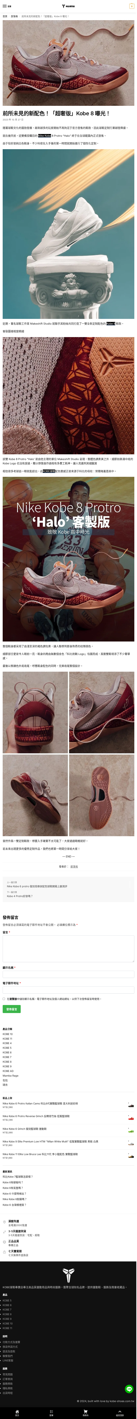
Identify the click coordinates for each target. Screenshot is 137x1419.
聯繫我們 (8, 1355)
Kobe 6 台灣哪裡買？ (15, 1204)
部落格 (14, 16)
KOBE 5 (7, 1047)
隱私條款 (8, 1388)
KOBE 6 (7, 1052)
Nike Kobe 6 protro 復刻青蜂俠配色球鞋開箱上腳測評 (37, 886)
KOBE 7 (7, 1057)
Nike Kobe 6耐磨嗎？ (15, 1199)
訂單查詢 (8, 1378)
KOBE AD (8, 1070)
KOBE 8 (7, 1061)
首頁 (5, 16)
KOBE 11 (7, 1038)
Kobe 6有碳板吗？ (13, 1182)
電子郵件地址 (12, 983)
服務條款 (8, 1383)
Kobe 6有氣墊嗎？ (13, 1187)
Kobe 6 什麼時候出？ (15, 1193)
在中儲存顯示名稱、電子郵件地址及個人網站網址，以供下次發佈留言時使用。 (54, 998)
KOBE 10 (8, 1034)
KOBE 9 (7, 1066)
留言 (6, 932)
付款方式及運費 (11, 1342)
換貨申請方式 (10, 1346)
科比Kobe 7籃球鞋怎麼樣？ (18, 1176)
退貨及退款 (9, 1351)
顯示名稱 (9, 967)
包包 (5, 1080)
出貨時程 (8, 1392)
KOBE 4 (7, 1043)
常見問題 (8, 1374)
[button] (131, 6)
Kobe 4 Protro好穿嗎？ (20, 896)
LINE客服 (8, 1360)
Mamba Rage (10, 1075)
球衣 (5, 1084)
